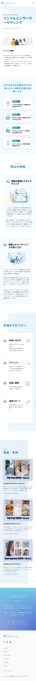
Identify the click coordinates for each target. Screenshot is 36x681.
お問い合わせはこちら (18, 622)
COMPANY (5, 662)
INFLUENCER (6, 658)
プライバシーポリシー (7, 670)
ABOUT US (5, 648)
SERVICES (5, 651)
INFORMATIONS (7, 655)
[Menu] (33, 3)
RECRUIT (5, 666)
